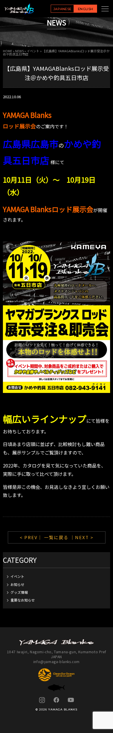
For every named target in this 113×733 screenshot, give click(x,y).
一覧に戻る (56, 537)
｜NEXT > (82, 537)
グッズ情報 (19, 592)
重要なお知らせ (22, 599)
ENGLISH (85, 9)
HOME (7, 51)
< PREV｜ (32, 537)
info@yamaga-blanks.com (56, 661)
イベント (33, 51)
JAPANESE (62, 9)
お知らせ (17, 584)
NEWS (19, 51)
